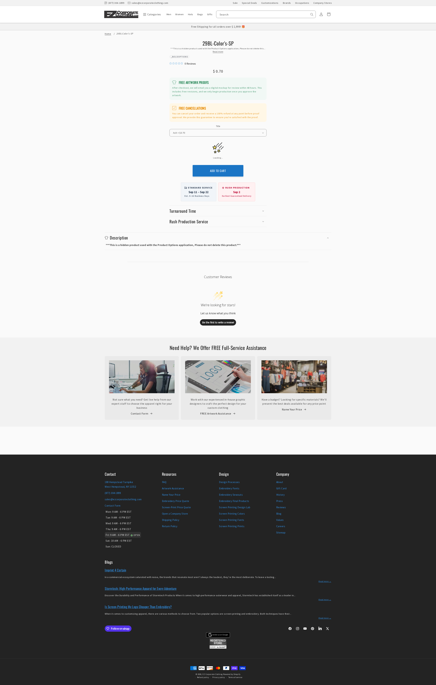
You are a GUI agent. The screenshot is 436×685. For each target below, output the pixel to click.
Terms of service (235, 677)
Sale (235, 2)
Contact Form (139, 413)
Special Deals (249, 2)
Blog (279, 513)
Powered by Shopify (231, 674)
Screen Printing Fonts (231, 520)
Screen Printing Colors (232, 513)
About (279, 482)
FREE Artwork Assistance (215, 413)
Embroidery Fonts (229, 488)
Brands (287, 2)
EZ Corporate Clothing (213, 674)
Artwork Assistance (173, 488)
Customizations (269, 2)
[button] (151, 14)
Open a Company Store (175, 513)
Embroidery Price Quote (175, 501)
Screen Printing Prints (231, 526)
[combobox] (266, 14)
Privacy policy (218, 677)
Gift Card (281, 488)
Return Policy (169, 526)
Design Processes (229, 482)
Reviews (281, 507)
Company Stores (322, 2)
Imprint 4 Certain (115, 570)
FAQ (164, 482)
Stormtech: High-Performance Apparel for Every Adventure (141, 588)
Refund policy (203, 677)
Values (280, 520)
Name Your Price (292, 409)
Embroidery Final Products (234, 501)
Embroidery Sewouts (231, 494)
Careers (280, 526)
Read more (218, 51)
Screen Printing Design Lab (234, 507)
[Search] (312, 14)
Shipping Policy (170, 520)
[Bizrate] (431, 683)
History (280, 494)
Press (279, 501)
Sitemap (281, 532)
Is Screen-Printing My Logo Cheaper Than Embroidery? (138, 606)
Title (218, 126)
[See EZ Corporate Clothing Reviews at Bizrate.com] (218, 647)
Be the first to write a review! (218, 322)
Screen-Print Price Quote (176, 507)
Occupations (302, 2)
